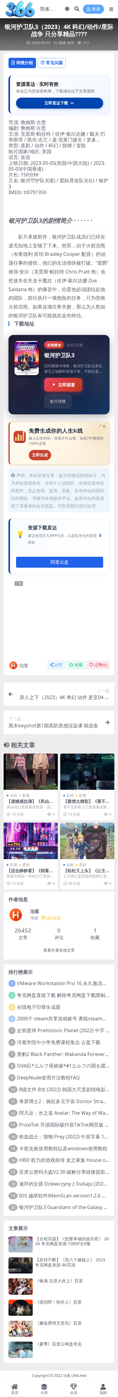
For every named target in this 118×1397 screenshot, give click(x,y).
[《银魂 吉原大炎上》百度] (20, 1286)
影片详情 (58, 401)
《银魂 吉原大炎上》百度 (59, 1281)
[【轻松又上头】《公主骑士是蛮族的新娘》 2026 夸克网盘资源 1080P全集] (87, 841)
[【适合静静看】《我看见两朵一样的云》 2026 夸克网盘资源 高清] (31, 841)
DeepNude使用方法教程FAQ (48, 1077)
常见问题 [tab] (54, 62)
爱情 (26, 864)
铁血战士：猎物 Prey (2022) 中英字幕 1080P (67, 1136)
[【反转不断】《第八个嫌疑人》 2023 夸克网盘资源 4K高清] (20, 1265)
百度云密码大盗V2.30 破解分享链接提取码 (64, 1172)
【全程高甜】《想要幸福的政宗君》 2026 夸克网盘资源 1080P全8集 (72, 1241)
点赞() (100, 665)
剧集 (70, 864)
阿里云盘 (60, 562)
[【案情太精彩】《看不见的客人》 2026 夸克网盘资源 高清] (87, 772)
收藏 (79, 665)
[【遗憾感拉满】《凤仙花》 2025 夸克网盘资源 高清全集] (31, 772)
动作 (70, 42)
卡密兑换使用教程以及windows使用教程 (63, 1148)
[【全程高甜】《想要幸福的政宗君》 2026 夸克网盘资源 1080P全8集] (20, 1244)
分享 (58, 665)
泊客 (23, 665)
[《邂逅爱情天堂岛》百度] (20, 1329)
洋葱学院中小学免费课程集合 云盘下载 (58, 1042)
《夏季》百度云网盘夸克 (58, 1344)
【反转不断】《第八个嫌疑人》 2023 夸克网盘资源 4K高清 (70, 1262)
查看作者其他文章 (59, 950)
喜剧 (82, 864)
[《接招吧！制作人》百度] (20, 1308)
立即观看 (66, 385)
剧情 (62, 42)
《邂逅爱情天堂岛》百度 (58, 1323)
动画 (13, 795)
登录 (96, 9)
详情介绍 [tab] (24, 62)
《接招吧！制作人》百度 (58, 1302)
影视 (26, 795)
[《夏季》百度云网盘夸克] (20, 1350)
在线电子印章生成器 (39, 1007)
